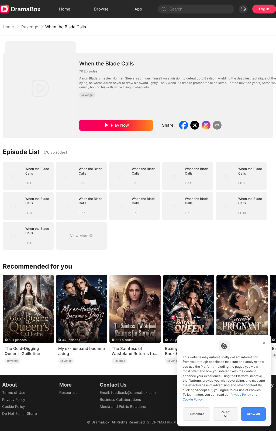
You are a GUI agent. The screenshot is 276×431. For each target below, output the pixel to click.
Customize (196, 414)
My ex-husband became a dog (81, 351)
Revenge (29, 26)
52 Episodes (124, 340)
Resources (68, 392)
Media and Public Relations (123, 406)
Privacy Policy (13, 399)
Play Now (120, 125)
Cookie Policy (13, 406)
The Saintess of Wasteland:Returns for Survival (134, 351)
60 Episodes (18, 340)
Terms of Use (13, 392)
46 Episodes (71, 340)
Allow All (253, 414)
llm (61, 399)
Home (8, 26)
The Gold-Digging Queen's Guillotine (22, 351)
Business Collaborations (120, 399)
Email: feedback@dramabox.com (128, 392)
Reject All (225, 414)
